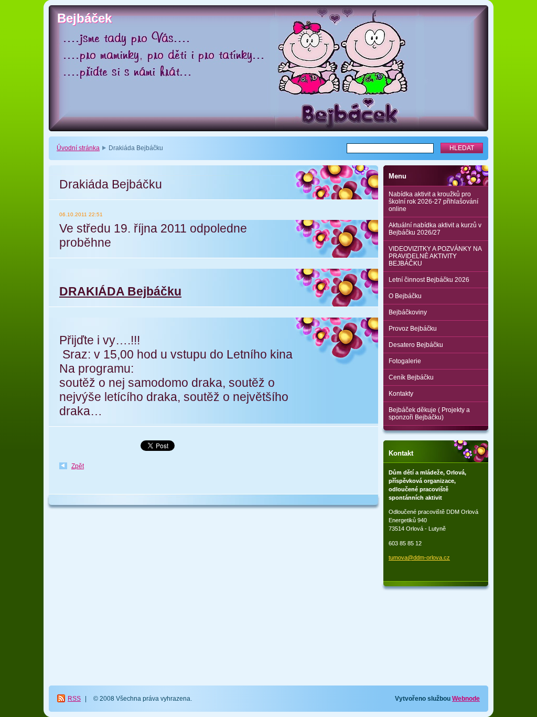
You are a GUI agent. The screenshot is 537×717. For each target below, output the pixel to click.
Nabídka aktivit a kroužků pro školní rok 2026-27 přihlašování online (433, 202)
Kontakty (401, 393)
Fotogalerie (405, 361)
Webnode (466, 698)
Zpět (77, 466)
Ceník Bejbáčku (411, 377)
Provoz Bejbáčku (413, 328)
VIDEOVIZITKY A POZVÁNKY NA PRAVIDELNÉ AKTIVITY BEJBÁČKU (435, 256)
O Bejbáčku (405, 296)
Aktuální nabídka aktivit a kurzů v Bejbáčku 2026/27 (435, 229)
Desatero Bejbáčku (416, 345)
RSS (74, 698)
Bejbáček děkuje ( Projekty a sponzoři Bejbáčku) (429, 413)
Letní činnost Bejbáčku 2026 (429, 279)
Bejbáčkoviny (408, 312)
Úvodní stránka (78, 148)
